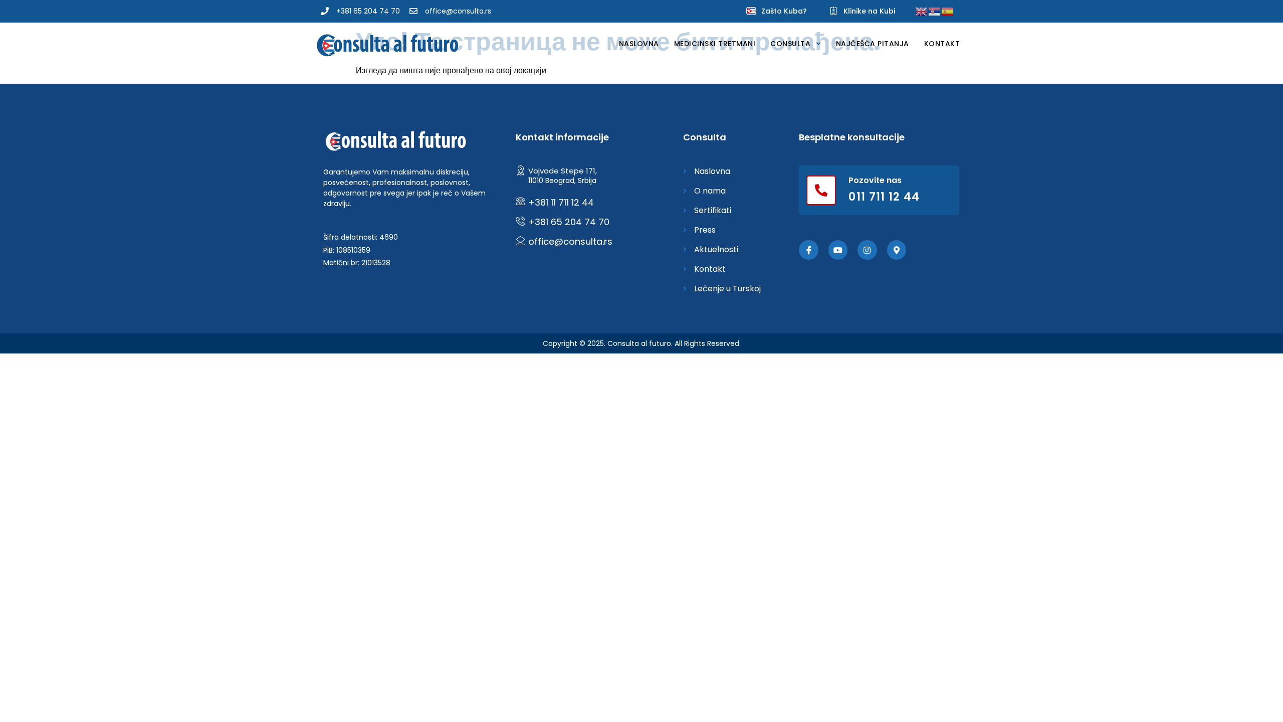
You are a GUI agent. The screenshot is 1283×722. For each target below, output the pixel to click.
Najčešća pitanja (872, 44)
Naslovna (639, 44)
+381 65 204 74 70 (568, 222)
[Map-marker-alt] (896, 249)
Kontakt (942, 44)
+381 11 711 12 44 (561, 202)
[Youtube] (837, 249)
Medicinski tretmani (715, 44)
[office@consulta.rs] (520, 240)
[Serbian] (934, 11)
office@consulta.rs (570, 241)
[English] (921, 11)
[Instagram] (867, 249)
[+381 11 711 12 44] (520, 201)
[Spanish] (947, 11)
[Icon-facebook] (808, 249)
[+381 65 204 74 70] (520, 221)
